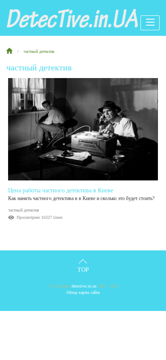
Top (83, 270)
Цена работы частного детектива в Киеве (60, 190)
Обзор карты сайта (83, 292)
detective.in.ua (84, 286)
